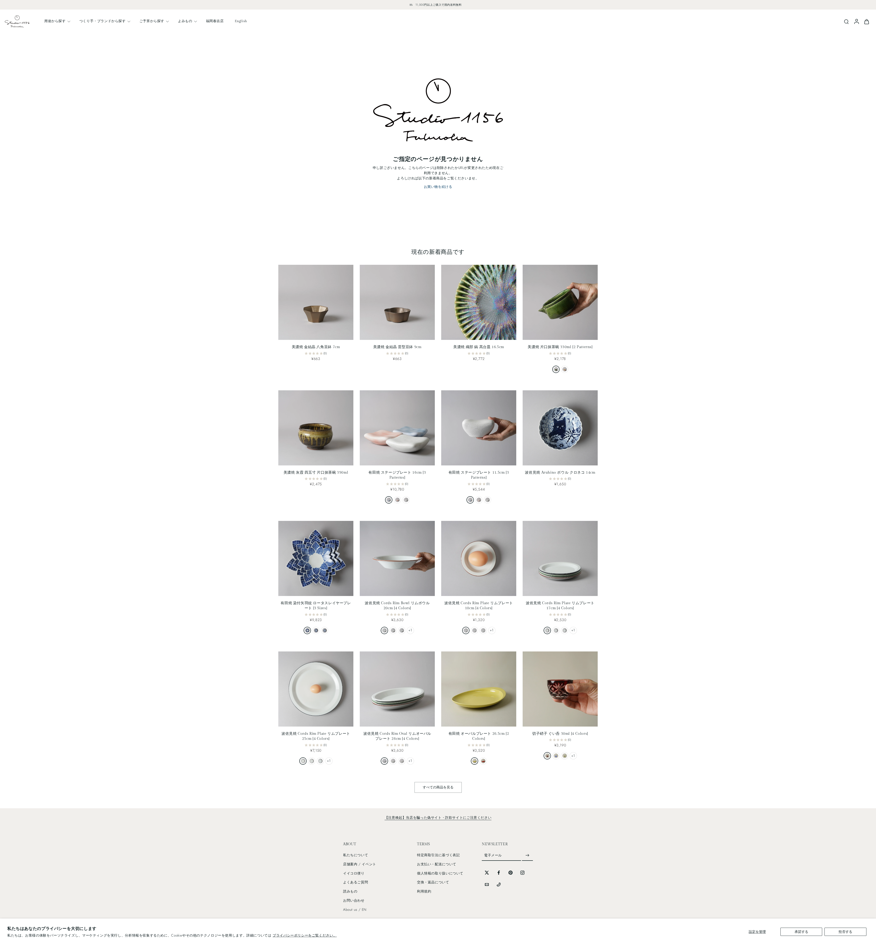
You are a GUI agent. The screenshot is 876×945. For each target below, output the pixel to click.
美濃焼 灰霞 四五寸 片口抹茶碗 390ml (316, 472)
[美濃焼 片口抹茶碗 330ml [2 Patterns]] (560, 302)
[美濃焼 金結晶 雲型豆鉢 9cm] (397, 302)
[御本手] (564, 369)
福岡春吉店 (215, 21)
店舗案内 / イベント (359, 864)
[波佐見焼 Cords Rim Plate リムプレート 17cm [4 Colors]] (560, 558)
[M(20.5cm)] (316, 630)
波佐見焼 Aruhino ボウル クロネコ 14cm (560, 472)
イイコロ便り (354, 873)
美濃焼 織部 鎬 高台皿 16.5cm (478, 347)
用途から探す (55, 21)
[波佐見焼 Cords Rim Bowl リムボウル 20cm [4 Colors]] (397, 558)
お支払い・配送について (436, 864)
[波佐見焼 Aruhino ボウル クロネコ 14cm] (560, 427)
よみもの (185, 21)
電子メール (493, 855)
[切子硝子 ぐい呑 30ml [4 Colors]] (560, 689)
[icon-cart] (866, 21)
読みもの (350, 891)
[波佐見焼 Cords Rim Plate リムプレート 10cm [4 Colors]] (478, 558)
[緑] (564, 756)
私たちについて (355, 855)
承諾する (801, 931)
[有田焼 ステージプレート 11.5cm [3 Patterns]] (478, 427)
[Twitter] (487, 873)
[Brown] (393, 630)
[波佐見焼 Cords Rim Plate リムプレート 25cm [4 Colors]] (315, 689)
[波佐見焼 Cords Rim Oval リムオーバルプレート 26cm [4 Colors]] (397, 689)
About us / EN (355, 909)
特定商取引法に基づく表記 (438, 855)
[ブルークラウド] (389, 500)
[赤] (547, 756)
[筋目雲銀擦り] (406, 500)
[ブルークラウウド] (470, 500)
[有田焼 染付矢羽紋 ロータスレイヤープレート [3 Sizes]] (315, 558)
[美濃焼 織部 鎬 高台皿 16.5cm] (478, 302)
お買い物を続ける (438, 186)
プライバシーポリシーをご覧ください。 (305, 935)
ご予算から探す (151, 21)
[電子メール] (487, 884)
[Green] (402, 630)
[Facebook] (499, 873)
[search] (846, 21)
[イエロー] (474, 761)
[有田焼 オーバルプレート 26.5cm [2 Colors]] (478, 689)
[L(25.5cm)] (307, 630)
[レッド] (483, 761)
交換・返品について (433, 882)
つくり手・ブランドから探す (102, 21)
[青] (556, 756)
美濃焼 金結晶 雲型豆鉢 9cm (397, 347)
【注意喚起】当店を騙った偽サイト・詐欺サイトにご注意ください (438, 817)
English (241, 21)
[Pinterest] (511, 873)
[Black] (384, 630)
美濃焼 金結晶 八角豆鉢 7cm (316, 347)
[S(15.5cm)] (324, 630)
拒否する (845, 931)
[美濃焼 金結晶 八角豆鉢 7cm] (315, 302)
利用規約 (424, 891)
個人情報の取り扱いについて (440, 873)
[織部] (556, 369)
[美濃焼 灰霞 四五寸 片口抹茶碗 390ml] (315, 427)
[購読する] (527, 855)
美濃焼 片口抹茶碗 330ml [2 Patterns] (560, 347)
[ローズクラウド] (397, 500)
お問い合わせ (354, 900)
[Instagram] (522, 873)
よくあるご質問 (355, 882)
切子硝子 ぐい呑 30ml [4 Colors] (560, 734)
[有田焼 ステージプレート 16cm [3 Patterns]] (397, 427)
